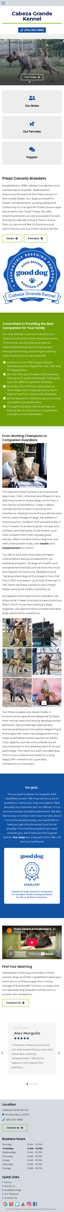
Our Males (32, 106)
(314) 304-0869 (34, 29)
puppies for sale (49, 215)
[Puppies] (32, 147)
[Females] (32, 121)
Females (33, 238)
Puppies (32, 157)
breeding (8, 215)
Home (7, 1182)
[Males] (32, 95)
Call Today (30, 77)
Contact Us (13, 1002)
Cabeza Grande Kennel (43, 185)
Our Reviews (11, 1193)
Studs (10, 238)
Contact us (38, 985)
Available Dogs (12, 1190)
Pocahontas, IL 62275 (17, 1114)
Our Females (32, 132)
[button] (3, 60)
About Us (9, 1186)
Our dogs (32, 198)
